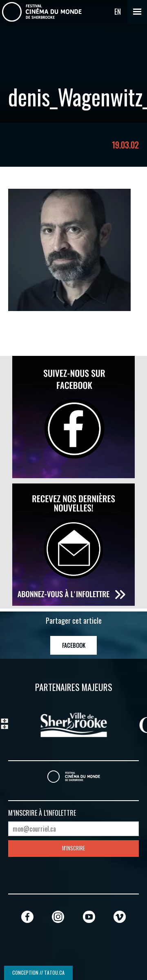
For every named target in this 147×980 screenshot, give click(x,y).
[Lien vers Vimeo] (120, 916)
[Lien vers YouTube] (89, 916)
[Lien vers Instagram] (58, 916)
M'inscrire (73, 848)
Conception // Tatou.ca (38, 972)
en (117, 11)
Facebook (73, 645)
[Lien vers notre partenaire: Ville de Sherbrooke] (55, 723)
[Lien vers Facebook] (27, 916)
